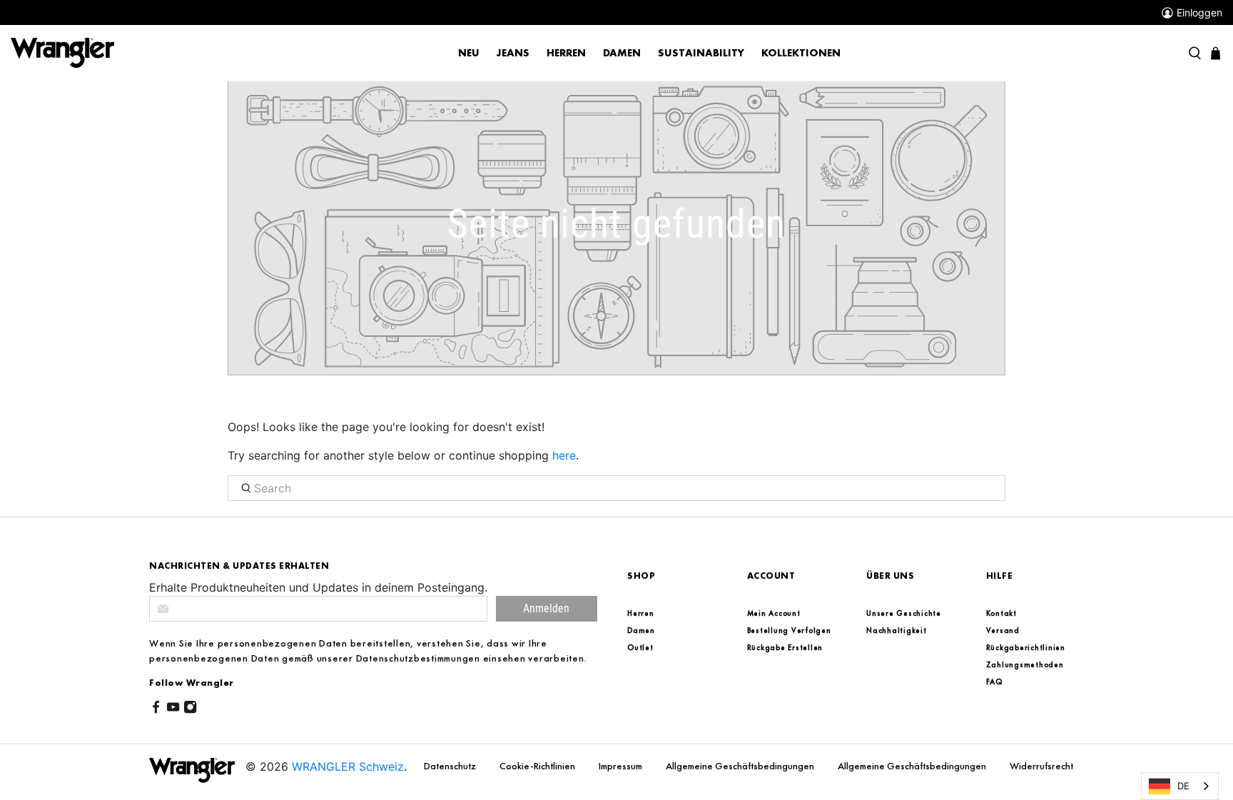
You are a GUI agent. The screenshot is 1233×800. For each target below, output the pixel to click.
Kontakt (1001, 613)
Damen (622, 53)
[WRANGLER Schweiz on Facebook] (156, 709)
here (564, 455)
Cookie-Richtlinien (538, 765)
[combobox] (1180, 786)
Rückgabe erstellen (785, 647)
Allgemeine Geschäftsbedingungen (741, 765)
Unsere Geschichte (903, 613)
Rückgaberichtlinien (1025, 647)
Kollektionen (801, 53)
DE (1183, 785)
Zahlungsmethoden (1025, 664)
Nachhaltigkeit (896, 630)
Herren (566, 53)
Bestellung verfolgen (789, 630)
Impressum (621, 765)
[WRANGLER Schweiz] (62, 52)
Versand (1003, 630)
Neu (469, 53)
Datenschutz (451, 765)
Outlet (640, 647)
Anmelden (546, 608)
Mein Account (774, 613)
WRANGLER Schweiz (348, 766)
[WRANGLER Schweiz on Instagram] (190, 709)
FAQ (994, 682)
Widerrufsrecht (1041, 765)
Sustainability (701, 53)
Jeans (513, 53)
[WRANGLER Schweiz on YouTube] (173, 709)
